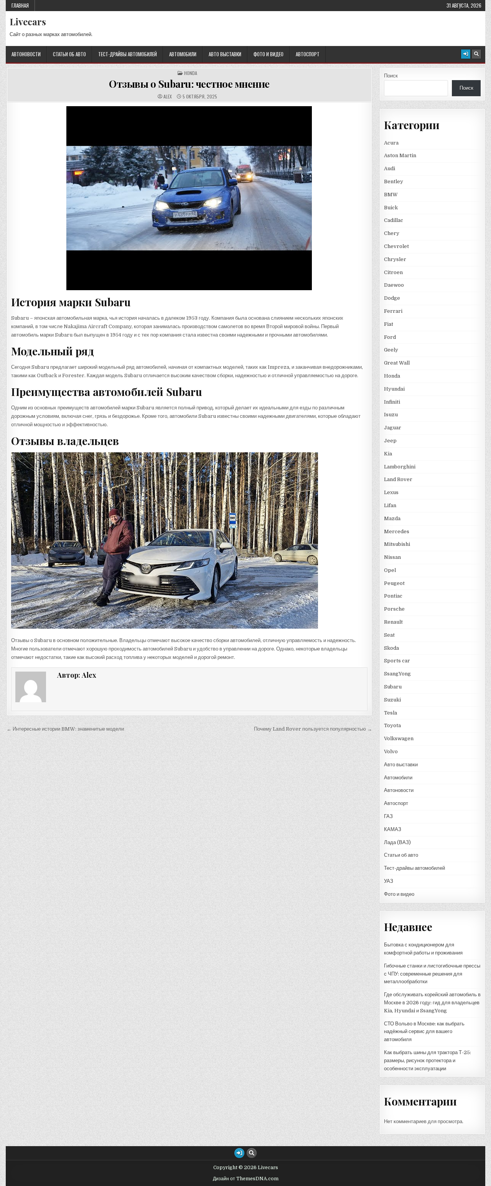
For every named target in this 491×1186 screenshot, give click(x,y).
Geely (391, 350)
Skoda (391, 648)
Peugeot (394, 583)
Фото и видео (268, 54)
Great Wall (397, 363)
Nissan (392, 557)
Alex (167, 96)
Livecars (28, 21)
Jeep (390, 441)
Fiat (388, 324)
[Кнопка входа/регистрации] (465, 54)
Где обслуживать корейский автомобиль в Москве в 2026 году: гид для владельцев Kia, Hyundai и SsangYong (432, 1003)
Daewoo (394, 285)
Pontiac (393, 596)
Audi (389, 168)
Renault (393, 622)
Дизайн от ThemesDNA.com (245, 1178)
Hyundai (394, 389)
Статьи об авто (69, 54)
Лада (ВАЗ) (397, 842)
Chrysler (395, 259)
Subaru (393, 687)
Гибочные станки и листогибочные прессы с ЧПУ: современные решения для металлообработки (432, 974)
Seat (389, 635)
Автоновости (26, 54)
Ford (390, 337)
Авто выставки (225, 54)
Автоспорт (308, 54)
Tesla (390, 713)
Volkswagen (399, 738)
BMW (391, 194)
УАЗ (388, 881)
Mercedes (396, 531)
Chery (391, 233)
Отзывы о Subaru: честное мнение (189, 83)
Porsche (394, 609)
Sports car (397, 661)
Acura (391, 143)
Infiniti (392, 402)
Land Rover (398, 479)
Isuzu (391, 414)
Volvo (391, 751)
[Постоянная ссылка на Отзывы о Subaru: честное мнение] (189, 198)
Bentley (393, 181)
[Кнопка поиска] (476, 54)
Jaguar (392, 427)
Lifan (390, 505)
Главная (20, 5)
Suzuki (392, 700)
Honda (190, 73)
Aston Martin (400, 155)
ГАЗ (388, 816)
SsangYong (397, 674)
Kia (388, 454)
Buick (391, 207)
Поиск (391, 76)
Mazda (392, 518)
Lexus (391, 492)
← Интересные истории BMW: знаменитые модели (65, 729)
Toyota (392, 725)
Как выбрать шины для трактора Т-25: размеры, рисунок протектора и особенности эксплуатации (427, 1060)
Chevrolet (396, 246)
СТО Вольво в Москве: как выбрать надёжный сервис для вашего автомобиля (424, 1032)
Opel (390, 570)
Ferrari (394, 311)
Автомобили (182, 54)
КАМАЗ (392, 829)
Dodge (392, 298)
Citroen (393, 272)
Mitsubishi (397, 544)
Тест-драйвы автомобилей (127, 54)
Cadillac (393, 220)
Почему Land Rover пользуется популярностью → (313, 729)
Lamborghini (399, 467)
